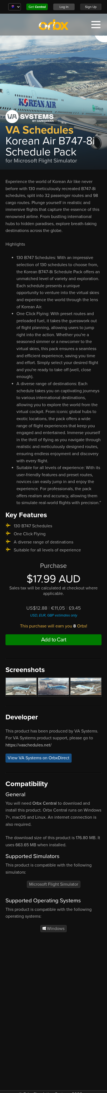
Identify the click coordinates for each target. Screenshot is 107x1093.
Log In (64, 7)
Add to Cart (53, 639)
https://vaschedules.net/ (28, 745)
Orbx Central (44, 803)
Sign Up (91, 7)
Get (37, 7)
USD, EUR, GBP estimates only (53, 615)
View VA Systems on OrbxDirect (38, 758)
